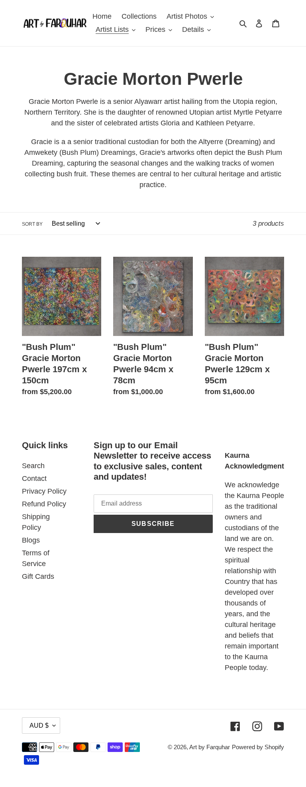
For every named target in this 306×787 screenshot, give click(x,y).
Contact (34, 478)
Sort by (32, 224)
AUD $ (39, 725)
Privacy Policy (44, 491)
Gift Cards (38, 576)
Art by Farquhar (209, 747)
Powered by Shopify (258, 747)
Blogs (31, 540)
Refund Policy (44, 504)
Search (33, 466)
